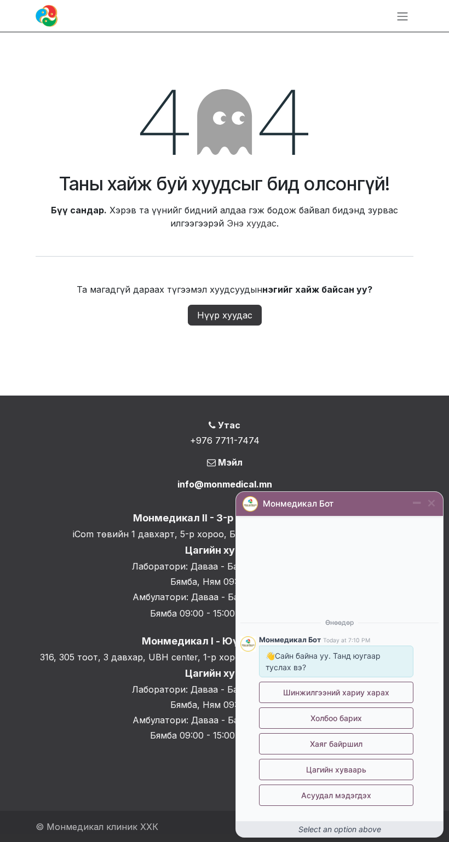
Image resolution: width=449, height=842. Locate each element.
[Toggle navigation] (402, 15)
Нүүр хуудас (224, 315)
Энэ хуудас (252, 223)
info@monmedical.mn (224, 484)
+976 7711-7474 (225, 440)
